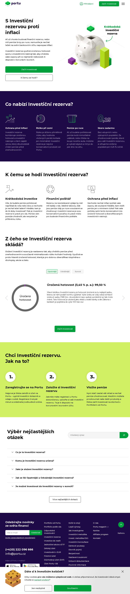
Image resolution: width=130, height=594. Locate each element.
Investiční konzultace (78, 542)
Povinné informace (77, 565)
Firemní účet (50, 556)
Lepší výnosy (74, 527)
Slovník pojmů (75, 550)
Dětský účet (49, 548)
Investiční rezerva (52, 537)
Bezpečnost (74, 553)
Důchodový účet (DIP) (54, 560)
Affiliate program (100, 534)
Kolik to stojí (74, 523)
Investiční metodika (78, 534)
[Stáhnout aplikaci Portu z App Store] (13, 566)
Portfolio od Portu (52, 523)
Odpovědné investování (49, 531)
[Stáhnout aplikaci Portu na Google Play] (31, 566)
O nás (95, 523)
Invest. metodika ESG (78, 538)
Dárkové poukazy (77, 546)
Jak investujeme (76, 530)
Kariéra (96, 530)
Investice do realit (52, 541)
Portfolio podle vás (52, 527)
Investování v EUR (52, 552)
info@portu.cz (15, 554)
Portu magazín (100, 527)
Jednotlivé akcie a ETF (54, 544)
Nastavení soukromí (78, 557)
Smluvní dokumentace (79, 561)
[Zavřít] (123, 571)
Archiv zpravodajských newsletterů (20, 538)
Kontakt (96, 538)
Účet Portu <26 (51, 563)
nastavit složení (41, 580)
